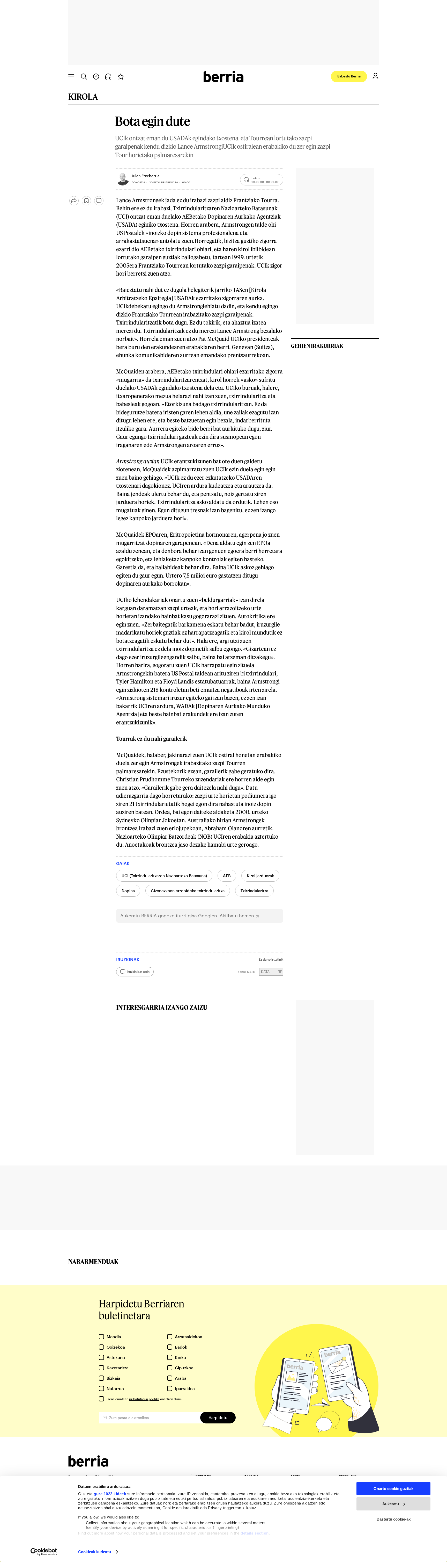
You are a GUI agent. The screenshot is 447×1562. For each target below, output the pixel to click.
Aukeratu (390, 1504)
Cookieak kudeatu (94, 1552)
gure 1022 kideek (110, 1494)
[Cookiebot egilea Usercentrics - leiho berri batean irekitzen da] (43, 1552)
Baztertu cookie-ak (394, 1519)
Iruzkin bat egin (138, 971)
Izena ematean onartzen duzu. (144, 1399)
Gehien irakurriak (317, 346)
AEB (227, 875)
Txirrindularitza (254, 890)
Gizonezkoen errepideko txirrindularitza (188, 890)
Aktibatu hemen (237, 915)
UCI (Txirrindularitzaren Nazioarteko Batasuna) (164, 875)
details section (255, 1533)
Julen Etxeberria (146, 176)
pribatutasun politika (144, 1399)
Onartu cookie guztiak (393, 1488)
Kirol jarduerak (260, 875)
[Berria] (88, 1465)
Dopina (128, 890)
